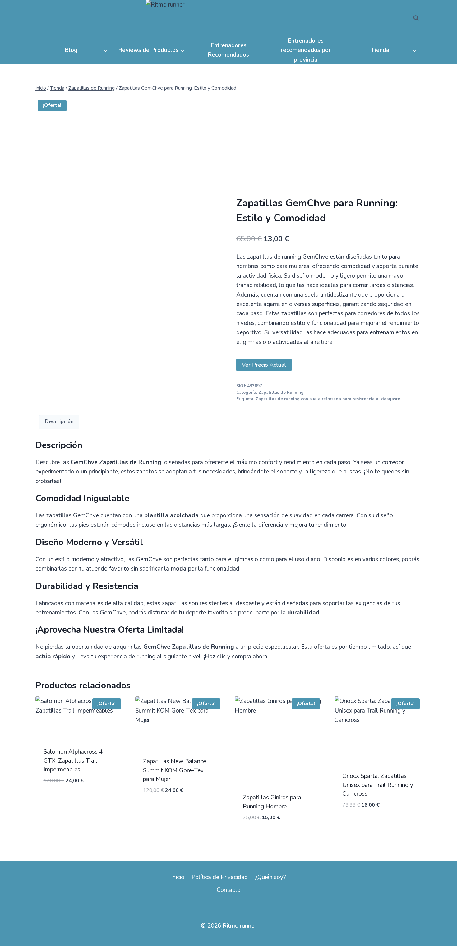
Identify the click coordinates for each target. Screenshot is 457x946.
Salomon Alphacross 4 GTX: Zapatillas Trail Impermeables (73, 761)
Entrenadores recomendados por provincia (306, 50)
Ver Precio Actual (264, 365)
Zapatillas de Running (281, 392)
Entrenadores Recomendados (228, 50)
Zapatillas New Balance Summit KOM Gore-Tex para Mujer (174, 770)
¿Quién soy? (270, 877)
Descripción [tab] (59, 421)
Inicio (177, 877)
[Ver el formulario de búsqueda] (416, 18)
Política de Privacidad (220, 877)
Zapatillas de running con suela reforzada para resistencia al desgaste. (328, 399)
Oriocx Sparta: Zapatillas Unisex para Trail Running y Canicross (377, 785)
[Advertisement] (329, 150)
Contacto (229, 890)
